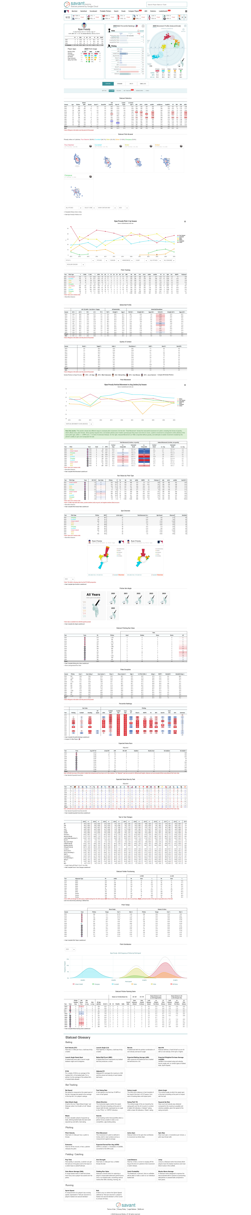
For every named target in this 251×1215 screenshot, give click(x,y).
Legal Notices (132, 1209)
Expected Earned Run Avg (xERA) (107, 1145)
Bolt (97, 1190)
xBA (65, 825)
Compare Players (133, 11)
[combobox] (166, 4)
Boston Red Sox (87, 33)
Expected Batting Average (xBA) (138, 1057)
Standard (119, 83)
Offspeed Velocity (68, 847)
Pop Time (68, 1160)
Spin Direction (125, 511)
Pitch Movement (125, 380)
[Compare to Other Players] (136, 25)
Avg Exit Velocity (68, 836)
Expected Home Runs (125, 743)
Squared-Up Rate (164, 1102)
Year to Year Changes (125, 817)
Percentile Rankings (125, 704)
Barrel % (66, 840)
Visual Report (71, 55)
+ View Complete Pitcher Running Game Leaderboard (77, 1028)
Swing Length (132, 1090)
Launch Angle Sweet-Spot (74, 1057)
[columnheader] (67, 103)
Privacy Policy (121, 1209)
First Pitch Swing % (68, 858)
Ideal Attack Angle (71, 1102)
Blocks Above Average (166, 1171)
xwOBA (66, 832)
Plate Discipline (125, 669)
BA (64, 824)
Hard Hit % (66, 834)
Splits (131, 83)
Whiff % (66, 854)
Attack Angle (162, 1090)
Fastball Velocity (68, 843)
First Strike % (67, 856)
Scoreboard (93, 11)
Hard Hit (161, 1048)
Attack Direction (101, 1102)
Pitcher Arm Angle (125, 588)
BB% (65, 863)
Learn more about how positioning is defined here (76, 900)
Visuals (123, 11)
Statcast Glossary (77, 1037)
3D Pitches (70, 56)
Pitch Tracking (125, 270)
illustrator (74, 11)
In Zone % (66, 849)
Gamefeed (83, 11)
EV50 (67, 1071)
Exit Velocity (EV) (71, 1048)
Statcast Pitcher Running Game (125, 991)
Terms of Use (111, 1209)
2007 (73, 33)
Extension (68, 1145)
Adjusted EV (100, 1071)
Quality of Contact (125, 342)
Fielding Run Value (102, 1171)
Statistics (153, 11)
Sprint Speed (69, 1190)
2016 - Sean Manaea (134, 375)
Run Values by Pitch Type (125, 476)
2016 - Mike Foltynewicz (104, 375)
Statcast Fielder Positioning (125, 871)
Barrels (129, 1048)
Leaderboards (164, 11)
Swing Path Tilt (132, 1102)
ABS (146, 11)
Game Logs (143, 83)
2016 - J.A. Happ (89, 375)
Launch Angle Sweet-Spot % (71, 838)
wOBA (65, 831)
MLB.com (141, 1209)
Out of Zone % (67, 850)
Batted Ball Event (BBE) (104, 1057)
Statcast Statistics (125, 98)
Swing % (66, 859)
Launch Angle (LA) (102, 1048)
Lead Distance (132, 1160)
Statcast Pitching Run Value (125, 628)
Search (116, 11)
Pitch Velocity (70, 1133)
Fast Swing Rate (101, 1090)
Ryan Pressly (84, 29)
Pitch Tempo (125, 905)
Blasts (67, 1116)
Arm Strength (100, 1160)
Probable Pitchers (105, 11)
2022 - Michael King (120, 375)
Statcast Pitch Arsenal (125, 134)
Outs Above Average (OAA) (74, 1171)
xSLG (65, 829)
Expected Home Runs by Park (125, 779)
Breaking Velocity (68, 845)
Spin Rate (161, 1133)
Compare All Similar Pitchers (166, 375)
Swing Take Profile (72, 60)
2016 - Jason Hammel (150, 375)
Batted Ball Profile (125, 305)
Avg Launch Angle (68, 842)
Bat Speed (68, 1090)
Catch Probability (133, 1171)
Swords (98, 1116)
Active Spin (131, 1133)
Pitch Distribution (125, 944)
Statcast (108, 83)
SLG (65, 827)
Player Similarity (71, 58)
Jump (160, 1160)
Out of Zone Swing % (69, 852)
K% (64, 861)
